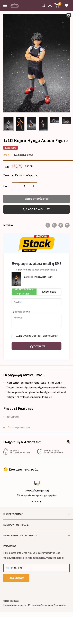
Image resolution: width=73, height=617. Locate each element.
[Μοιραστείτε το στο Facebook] (47, 225)
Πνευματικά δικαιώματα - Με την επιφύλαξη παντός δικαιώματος (34, 605)
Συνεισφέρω (16, 578)
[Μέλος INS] (50, 5)
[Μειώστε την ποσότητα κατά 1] (15, 186)
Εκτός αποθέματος (36, 199)
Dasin (6, 154)
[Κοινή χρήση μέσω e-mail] (67, 225)
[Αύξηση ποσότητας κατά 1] (33, 186)
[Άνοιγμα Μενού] (5, 5)
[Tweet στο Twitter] (60, 225)
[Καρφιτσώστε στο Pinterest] (54, 225)
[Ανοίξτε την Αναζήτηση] (43, 5)
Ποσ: (6, 186)
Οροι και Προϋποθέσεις (45, 336)
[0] (57, 5)
